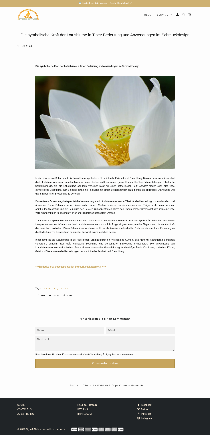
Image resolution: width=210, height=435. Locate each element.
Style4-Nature (33, 429)
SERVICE (163, 14)
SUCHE (21, 404)
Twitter (144, 409)
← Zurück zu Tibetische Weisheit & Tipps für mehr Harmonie (105, 385)
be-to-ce (60, 429)
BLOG (148, 14)
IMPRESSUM (84, 413)
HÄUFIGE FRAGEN (87, 404)
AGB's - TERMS (25, 413)
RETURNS (82, 409)
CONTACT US (24, 409)
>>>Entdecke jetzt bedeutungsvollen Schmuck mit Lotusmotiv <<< (70, 266)
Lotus (64, 288)
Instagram (146, 418)
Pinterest (145, 413)
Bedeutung (51, 288)
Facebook (146, 404)
